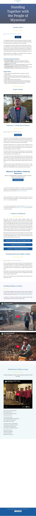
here (29, 513)
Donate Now (18, 135)
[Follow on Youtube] (21, 511)
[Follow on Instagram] (19, 511)
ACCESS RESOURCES (18, 179)
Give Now (18, 37)
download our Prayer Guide (20, 207)
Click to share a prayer (28, 206)
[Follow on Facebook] (15, 511)
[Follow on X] (17, 511)
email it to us (6, 199)
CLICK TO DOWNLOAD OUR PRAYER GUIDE (24, 294)
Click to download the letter (22, 190)
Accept (31, 513)
